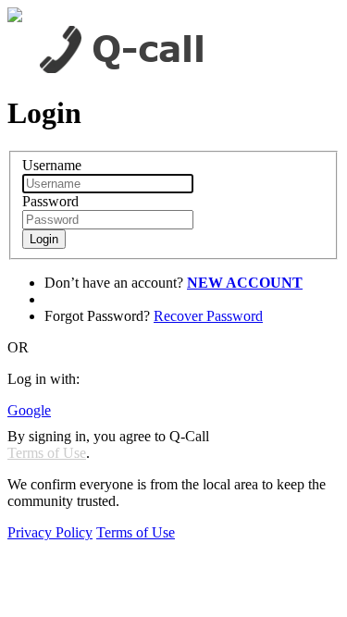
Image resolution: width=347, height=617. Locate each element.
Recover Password (208, 316)
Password (50, 201)
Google (29, 410)
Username (51, 165)
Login (44, 239)
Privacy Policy (50, 532)
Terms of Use (46, 453)
